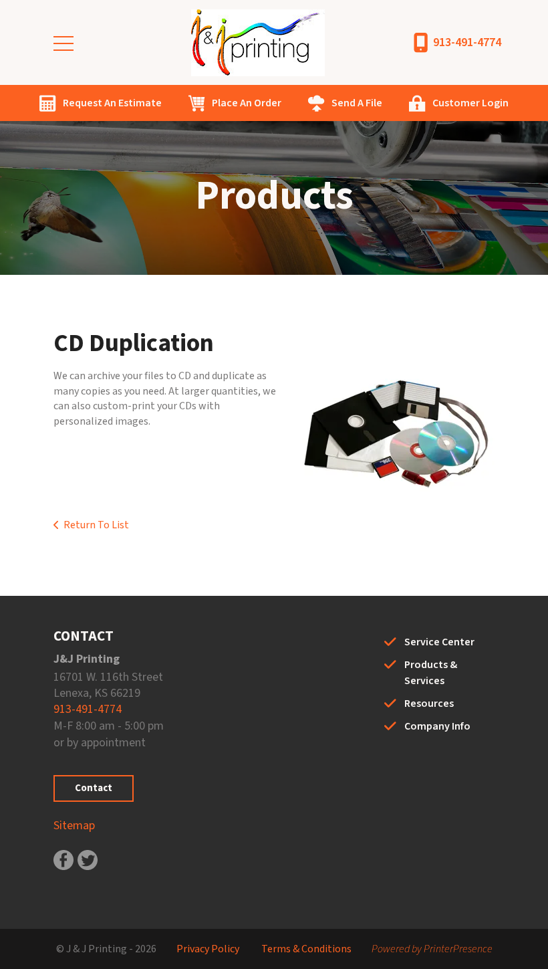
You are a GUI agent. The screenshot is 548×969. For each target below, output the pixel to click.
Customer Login (470, 103)
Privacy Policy (207, 949)
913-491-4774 (467, 42)
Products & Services (430, 672)
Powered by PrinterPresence (432, 949)
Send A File (356, 103)
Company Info (437, 726)
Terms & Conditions (306, 949)
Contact (93, 788)
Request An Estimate (112, 103)
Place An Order (246, 103)
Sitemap (74, 825)
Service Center (439, 642)
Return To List (96, 525)
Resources (429, 703)
